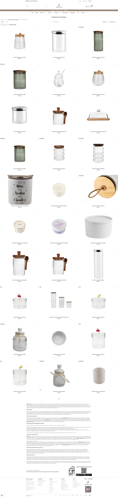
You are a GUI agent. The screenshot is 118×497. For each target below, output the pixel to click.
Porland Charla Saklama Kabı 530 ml (59, 168)
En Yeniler (58, 10)
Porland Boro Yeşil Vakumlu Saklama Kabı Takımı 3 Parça (59, 317)
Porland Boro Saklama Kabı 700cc (59, 57)
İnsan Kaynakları (63, 481)
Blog (62, 10)
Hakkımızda (63, 480)
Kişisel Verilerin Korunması (77, 485)
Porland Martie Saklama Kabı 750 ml (98, 94)
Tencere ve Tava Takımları (30, 484)
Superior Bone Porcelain (53, 481)
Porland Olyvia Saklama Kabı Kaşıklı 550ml (59, 280)
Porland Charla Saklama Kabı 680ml (98, 168)
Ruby (50, 490)
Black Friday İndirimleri (41, 480)
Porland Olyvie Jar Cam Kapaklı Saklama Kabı (98, 131)
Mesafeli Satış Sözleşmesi (65, 489)
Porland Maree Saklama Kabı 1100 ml (98, 57)
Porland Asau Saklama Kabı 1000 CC (98, 205)
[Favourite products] (89, 6)
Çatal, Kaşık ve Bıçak (29, 489)
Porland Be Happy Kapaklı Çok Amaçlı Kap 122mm (19, 205)
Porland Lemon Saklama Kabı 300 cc (98, 317)
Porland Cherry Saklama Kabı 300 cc (20, 317)
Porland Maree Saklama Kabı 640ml (20, 168)
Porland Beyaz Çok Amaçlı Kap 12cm (59, 354)
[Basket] (91, 6)
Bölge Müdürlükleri (64, 485)
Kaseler (27, 485)
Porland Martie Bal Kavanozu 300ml (59, 94)
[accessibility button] (1, 495)
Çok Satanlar (40, 485)
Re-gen (51, 485)
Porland (51, 480)
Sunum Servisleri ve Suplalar (30, 488)
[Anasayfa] (59, 6)
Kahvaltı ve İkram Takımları (30, 481)
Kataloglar (62, 483)
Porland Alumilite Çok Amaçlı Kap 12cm (98, 391)
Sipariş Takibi (75, 481)
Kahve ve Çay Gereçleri (30, 483)
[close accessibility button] (3, 495)
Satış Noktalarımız (64, 484)
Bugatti (51, 492)
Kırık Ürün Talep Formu (76, 483)
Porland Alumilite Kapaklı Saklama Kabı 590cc (59, 205)
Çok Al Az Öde (40, 483)
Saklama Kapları (24, 19)
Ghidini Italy (51, 483)
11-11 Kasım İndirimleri (41, 481)
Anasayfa (2, 19)
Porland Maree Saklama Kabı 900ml (20, 94)
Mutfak (6, 19)
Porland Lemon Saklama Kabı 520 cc (20, 391)
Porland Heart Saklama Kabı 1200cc (59, 391)
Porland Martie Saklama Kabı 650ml (20, 57)
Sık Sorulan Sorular (76, 484)
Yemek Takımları (29, 480)
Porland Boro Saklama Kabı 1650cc (98, 280)
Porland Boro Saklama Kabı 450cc (19, 131)
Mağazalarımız (30, 495)
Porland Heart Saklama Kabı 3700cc (20, 354)
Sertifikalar (63, 488)
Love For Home (52, 489)
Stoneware (51, 484)
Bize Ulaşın (74, 480)
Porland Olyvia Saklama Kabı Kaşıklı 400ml (59, 131)
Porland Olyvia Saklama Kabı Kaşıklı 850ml (19, 280)
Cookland (51, 488)
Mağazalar (66, 10)
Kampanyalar (52, 10)
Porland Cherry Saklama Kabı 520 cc (98, 354)
